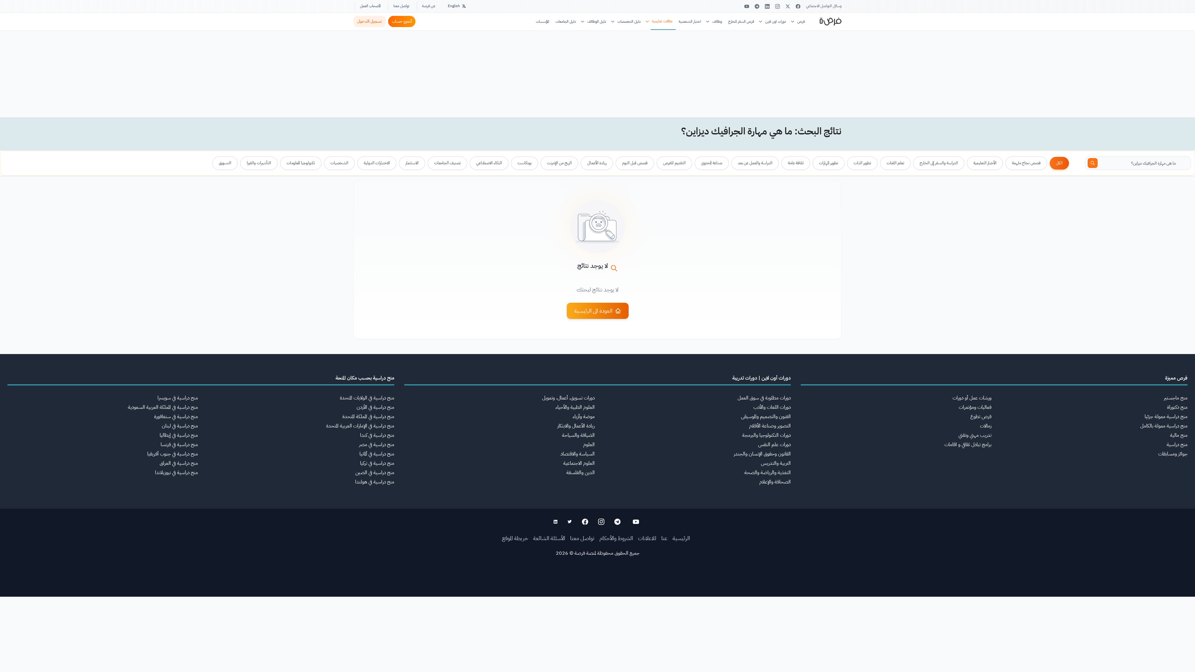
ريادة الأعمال (597, 163)
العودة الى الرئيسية (593, 310)
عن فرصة (428, 6)
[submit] (1093, 163)
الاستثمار (412, 163)
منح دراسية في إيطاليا (179, 435)
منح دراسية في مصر (376, 444)
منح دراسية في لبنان (180, 426)
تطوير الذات (862, 163)
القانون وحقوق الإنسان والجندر (762, 454)
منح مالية (1179, 435)
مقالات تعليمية (662, 21)
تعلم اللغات (895, 163)
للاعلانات (647, 538)
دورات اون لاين (775, 21)
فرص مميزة (1176, 378)
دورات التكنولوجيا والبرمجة (766, 435)
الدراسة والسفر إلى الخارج (939, 163)
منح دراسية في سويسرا (177, 398)
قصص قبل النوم (635, 163)
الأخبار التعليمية (984, 163)
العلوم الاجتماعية (579, 463)
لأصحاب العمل (370, 6)
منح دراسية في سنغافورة (176, 416)
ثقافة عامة (796, 163)
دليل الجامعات (565, 21)
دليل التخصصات (629, 21)
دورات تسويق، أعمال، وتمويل (568, 398)
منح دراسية (1177, 444)
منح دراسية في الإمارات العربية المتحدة (360, 426)
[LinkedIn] (767, 6)
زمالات (985, 426)
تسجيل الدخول (369, 21)
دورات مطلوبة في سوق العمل (764, 398)
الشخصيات (339, 163)
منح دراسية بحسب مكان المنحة (364, 378)
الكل (1059, 163)
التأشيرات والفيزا (259, 163)
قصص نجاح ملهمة (1026, 163)
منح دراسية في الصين (374, 472)
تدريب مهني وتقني (974, 435)
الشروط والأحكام (616, 538)
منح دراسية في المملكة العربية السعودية (163, 407)
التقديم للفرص (674, 163)
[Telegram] (757, 6)
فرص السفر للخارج (741, 21)
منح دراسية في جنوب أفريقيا (172, 454)
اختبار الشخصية (690, 21)
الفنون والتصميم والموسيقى (766, 416)
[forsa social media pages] (636, 521)
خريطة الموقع (515, 538)
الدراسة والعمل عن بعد (755, 163)
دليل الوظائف (596, 21)
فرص (801, 21)
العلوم (589, 444)
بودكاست (525, 163)
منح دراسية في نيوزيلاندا (176, 472)
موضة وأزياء (584, 416)
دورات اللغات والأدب (772, 407)
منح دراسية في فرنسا (179, 444)
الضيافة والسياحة (578, 435)
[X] (788, 6)
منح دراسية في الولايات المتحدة (367, 398)
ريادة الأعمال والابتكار (576, 426)
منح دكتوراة (1177, 407)
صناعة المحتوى (711, 163)
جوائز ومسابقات (1173, 454)
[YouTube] (747, 6)
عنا (664, 538)
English (454, 6)
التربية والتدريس (776, 463)
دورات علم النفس (774, 444)
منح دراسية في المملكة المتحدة (368, 416)
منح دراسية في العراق (179, 463)
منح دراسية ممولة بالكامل (1164, 426)
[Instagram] (777, 6)
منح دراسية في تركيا (377, 463)
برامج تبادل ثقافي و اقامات (967, 444)
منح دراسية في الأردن (375, 407)
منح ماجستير (1176, 398)
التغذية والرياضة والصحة (767, 472)
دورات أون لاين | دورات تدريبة (761, 378)
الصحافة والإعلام (775, 482)
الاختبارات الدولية (377, 163)
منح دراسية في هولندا (374, 482)
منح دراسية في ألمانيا (376, 454)
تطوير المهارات (828, 163)
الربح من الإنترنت (559, 163)
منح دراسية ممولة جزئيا (1166, 416)
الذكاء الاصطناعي (489, 163)
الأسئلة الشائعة (549, 538)
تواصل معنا (401, 6)
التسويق (225, 163)
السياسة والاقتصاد (577, 454)
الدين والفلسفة (580, 472)
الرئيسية (681, 538)
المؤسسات (542, 21)
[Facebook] (798, 6)
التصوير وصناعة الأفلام (770, 426)
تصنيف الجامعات (447, 163)
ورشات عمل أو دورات (972, 398)
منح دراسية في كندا (377, 435)
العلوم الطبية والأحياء (575, 407)
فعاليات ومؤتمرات (975, 407)
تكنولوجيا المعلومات (301, 163)
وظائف (717, 21)
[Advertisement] (597, 658)
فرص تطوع (980, 416)
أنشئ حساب (402, 21)
